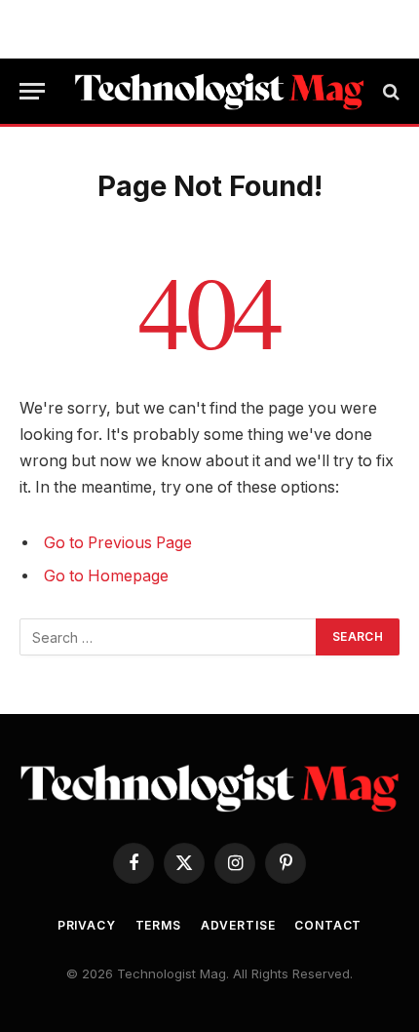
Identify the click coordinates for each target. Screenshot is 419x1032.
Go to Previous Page (118, 543)
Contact (328, 925)
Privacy (86, 925)
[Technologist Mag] (219, 91)
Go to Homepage (106, 576)
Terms (158, 925)
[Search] (389, 91)
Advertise (238, 925)
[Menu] (32, 91)
